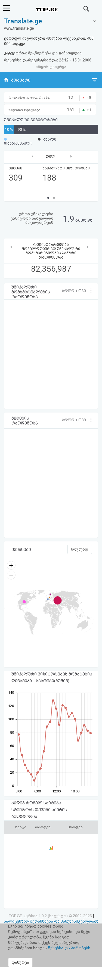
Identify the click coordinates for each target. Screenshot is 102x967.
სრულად (79, 549)
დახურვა (20, 962)
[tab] (51, 21)
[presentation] (32, 156)
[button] (76, 290)
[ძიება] (86, 8)
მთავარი (20, 80)
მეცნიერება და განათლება (55, 53)
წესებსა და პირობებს (69, 948)
